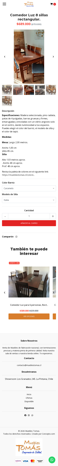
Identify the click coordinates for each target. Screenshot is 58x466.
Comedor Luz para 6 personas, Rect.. (29, 304)
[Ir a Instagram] (29, 415)
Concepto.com (48, 434)
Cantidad (29, 210)
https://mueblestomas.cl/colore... (18, 174)
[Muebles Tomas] (29, 4)
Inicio (29, 394)
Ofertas (29, 398)
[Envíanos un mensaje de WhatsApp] (52, 460)
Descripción (8, 110)
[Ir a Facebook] (25, 415)
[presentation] (4, 56)
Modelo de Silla (10, 194)
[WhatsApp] (32, 415)
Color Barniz (8, 182)
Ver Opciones (29, 316)
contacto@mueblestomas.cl (29, 365)
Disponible (29, 401)
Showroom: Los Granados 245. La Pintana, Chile (29, 378)
